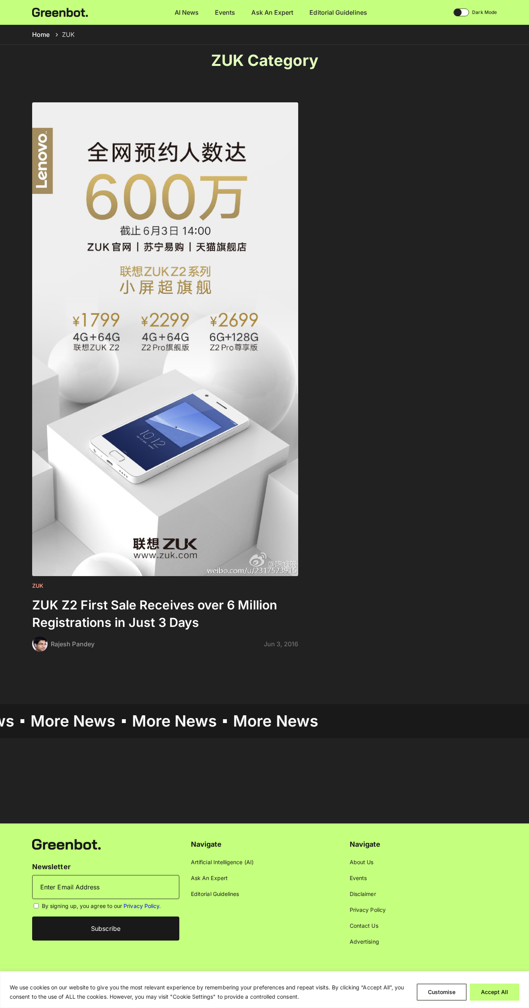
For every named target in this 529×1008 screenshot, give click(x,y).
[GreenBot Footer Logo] (66, 844)
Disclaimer (363, 894)
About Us (362, 862)
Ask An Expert (272, 12)
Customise (441, 992)
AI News (187, 12)
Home (41, 34)
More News (50, 720)
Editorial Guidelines (338, 12)
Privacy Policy (141, 906)
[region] (264, 989)
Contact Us (364, 925)
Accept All (494, 992)
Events (225, 12)
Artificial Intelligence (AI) (222, 862)
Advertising (364, 941)
